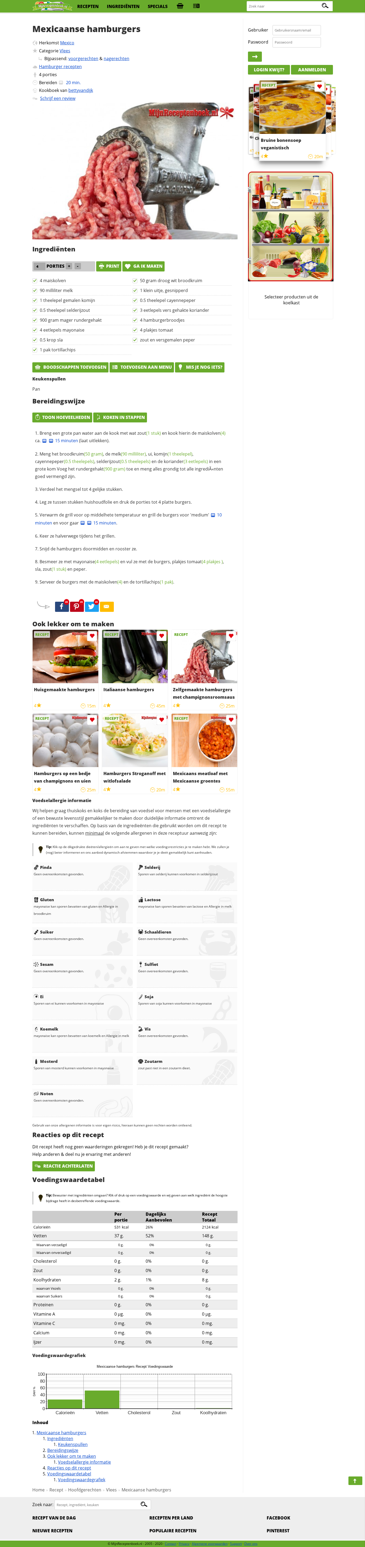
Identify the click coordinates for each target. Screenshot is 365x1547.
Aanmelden (312, 69)
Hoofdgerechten (84, 1490)
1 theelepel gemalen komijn (67, 300)
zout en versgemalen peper (167, 340)
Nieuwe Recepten (52, 1531)
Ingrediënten (60, 1438)
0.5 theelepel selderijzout (65, 310)
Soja (149, 996)
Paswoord (258, 42)
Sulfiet (151, 964)
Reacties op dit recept (69, 1468)
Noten (46, 1093)
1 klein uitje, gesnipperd (164, 290)
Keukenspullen (73, 1444)
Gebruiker (258, 30)
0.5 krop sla (51, 340)
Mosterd (49, 1061)
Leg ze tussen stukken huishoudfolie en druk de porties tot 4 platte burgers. (116, 502)
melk (128, 454)
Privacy (184, 1543)
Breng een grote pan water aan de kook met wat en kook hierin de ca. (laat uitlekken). (130, 437)
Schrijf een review (57, 98)
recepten (88, 6)
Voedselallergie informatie (84, 1462)
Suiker (46, 932)
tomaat (205, 562)
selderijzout (123, 461)
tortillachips (154, 582)
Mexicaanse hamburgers (61, 1433)
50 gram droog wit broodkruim (171, 280)
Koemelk (49, 1029)
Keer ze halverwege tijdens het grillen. (77, 536)
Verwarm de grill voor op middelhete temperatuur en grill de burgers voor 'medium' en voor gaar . (128, 519)
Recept (56, 1490)
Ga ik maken (147, 266)
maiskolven (212, 433)
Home (38, 1490)
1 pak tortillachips (58, 350)
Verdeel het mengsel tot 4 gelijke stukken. (81, 489)
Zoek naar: (42, 1504)
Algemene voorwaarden (210, 1543)
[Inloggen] (255, 57)
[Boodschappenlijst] (180, 6)
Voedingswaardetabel (69, 1474)
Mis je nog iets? (203, 367)
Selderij (152, 867)
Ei (42, 996)
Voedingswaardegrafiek (81, 1480)
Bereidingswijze (62, 1450)
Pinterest (278, 1531)
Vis (148, 1029)
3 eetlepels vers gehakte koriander (174, 310)
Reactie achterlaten (67, 1166)
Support (236, 1543)
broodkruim (81, 454)
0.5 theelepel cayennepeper (168, 300)
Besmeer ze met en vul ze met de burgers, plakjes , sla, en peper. (129, 565)
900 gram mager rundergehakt (71, 320)
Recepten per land (171, 1518)
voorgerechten (83, 58)
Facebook (278, 1518)
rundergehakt (100, 469)
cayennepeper (64, 461)
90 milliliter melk (56, 290)
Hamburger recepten (60, 66)
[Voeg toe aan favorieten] (92, 636)
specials (158, 6)
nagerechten (116, 58)
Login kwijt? (269, 69)
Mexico (67, 43)
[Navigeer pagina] (355, 1480)
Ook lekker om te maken (71, 1456)
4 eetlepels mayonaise (62, 330)
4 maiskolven (53, 280)
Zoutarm (153, 1061)
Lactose (153, 899)
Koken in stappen (124, 417)
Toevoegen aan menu (145, 367)
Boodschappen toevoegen (74, 367)
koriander (186, 461)
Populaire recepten (172, 1531)
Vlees (65, 51)
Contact (170, 1543)
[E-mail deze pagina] (107, 607)
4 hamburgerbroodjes (162, 320)
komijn (173, 454)
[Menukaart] (196, 6)
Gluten (47, 899)
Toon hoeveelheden (66, 417)
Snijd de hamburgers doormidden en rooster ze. (88, 549)
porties (49, 74)
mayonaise (96, 562)
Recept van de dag (54, 1518)
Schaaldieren (158, 932)
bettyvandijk (80, 90)
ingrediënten (123, 6)
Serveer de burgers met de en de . (107, 582)
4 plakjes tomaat (156, 330)
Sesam (46, 964)
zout (149, 433)
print (112, 266)
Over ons (251, 1543)
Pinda (46, 867)
